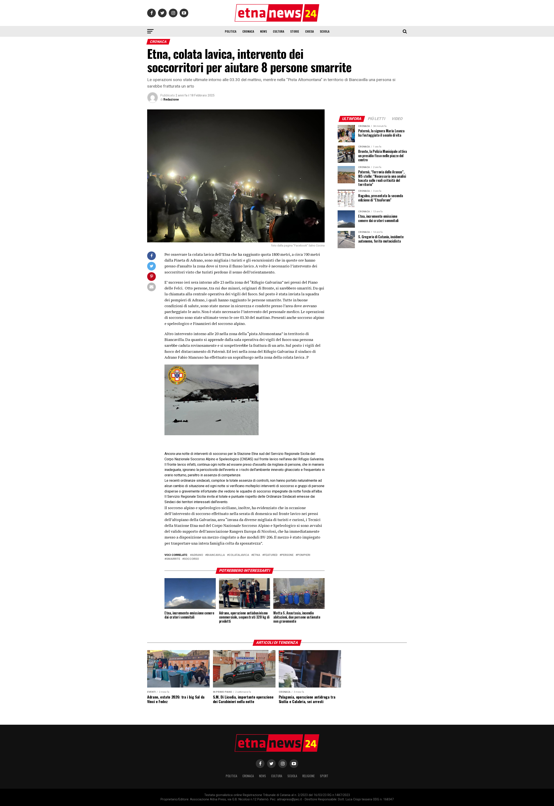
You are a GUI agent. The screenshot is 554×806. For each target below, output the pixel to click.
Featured (270, 555)
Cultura (278, 31)
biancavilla (216, 555)
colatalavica (239, 555)
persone (287, 555)
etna (256, 555)
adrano (197, 555)
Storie (294, 31)
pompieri (303, 555)
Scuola (324, 31)
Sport (324, 776)
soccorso (191, 559)
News (263, 31)
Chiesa (309, 31)
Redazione (171, 99)
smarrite (173, 559)
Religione (308, 776)
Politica (230, 31)
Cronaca (248, 31)
